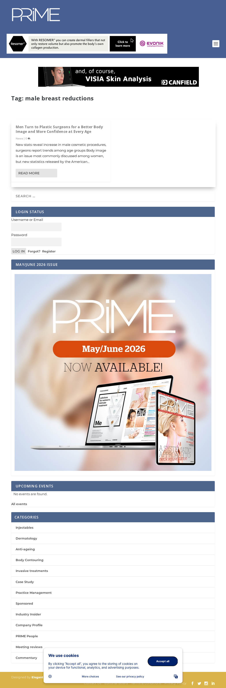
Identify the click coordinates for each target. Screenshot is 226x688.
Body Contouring (29, 560)
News (19, 138)
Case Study (25, 582)
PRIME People (27, 636)
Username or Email (27, 220)
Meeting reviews (29, 647)
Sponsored (24, 603)
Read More (29, 173)
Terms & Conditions (146, 683)
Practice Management (34, 593)
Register (49, 251)
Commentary (26, 658)
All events (19, 504)
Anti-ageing (25, 549)
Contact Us (92, 683)
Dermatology (26, 538)
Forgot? (34, 251)
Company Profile (29, 625)
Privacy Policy (175, 683)
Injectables (24, 528)
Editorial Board (116, 683)
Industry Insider (28, 614)
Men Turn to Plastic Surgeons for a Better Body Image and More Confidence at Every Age (59, 129)
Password (19, 235)
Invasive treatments (32, 571)
